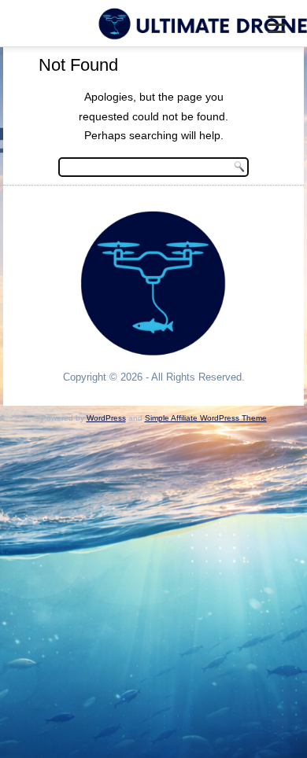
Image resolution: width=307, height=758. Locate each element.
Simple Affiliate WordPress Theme (206, 418)
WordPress (106, 418)
